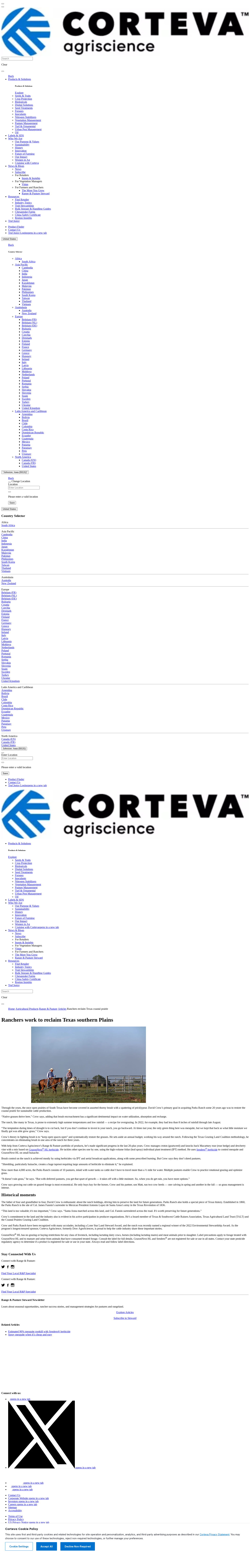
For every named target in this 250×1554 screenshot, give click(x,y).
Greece (25, 353)
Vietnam (26, 304)
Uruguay (26, 453)
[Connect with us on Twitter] (3, 1267)
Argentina (27, 414)
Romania (26, 383)
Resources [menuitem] (13, 196)
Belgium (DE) (29, 325)
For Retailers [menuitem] (22, 175)
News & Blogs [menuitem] (16, 166)
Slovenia (26, 392)
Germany (27, 350)
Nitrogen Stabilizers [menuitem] (25, 117)
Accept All (46, 1546)
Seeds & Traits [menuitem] (23, 95)
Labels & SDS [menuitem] (16, 135)
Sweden (26, 398)
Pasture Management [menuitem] (26, 123)
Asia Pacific (21, 264)
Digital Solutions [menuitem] (24, 104)
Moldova (26, 371)
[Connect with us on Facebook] (8, 1267)
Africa (18, 258)
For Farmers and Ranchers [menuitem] (29, 187)
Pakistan (26, 289)
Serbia (25, 386)
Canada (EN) (29, 460)
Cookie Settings (19, 1546)
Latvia (25, 365)
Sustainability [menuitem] (22, 144)
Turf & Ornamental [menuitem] (25, 126)
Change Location (21, 481)
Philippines (28, 292)
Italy (24, 362)
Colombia (27, 426)
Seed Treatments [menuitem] (24, 108)
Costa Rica (28, 429)
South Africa (28, 261)
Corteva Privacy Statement (214, 1534)
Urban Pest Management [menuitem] (28, 129)
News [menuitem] (18, 169)
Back (11, 76)
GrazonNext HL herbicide (44, 1149)
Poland (25, 377)
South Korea (28, 295)
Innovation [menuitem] (21, 150)
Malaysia (26, 286)
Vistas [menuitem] (25, 184)
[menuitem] (19, 92)
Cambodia (27, 267)
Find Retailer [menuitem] (22, 199)
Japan (25, 279)
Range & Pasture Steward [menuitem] (35, 193)
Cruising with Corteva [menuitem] (27, 163)
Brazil (25, 420)
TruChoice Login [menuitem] (27, 232)
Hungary (26, 356)
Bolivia (26, 417)
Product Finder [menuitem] (16, 226)
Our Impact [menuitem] (21, 156)
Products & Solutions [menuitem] (19, 79)
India (24, 273)
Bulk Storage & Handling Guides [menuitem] (33, 208)
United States (9, 239)
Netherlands (28, 374)
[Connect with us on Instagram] (12, 1267)
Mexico (26, 441)
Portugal (26, 380)
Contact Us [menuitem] (14, 229)
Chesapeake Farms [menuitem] (25, 211)
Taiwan (26, 298)
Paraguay (27, 447)
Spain (25, 395)
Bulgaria (26, 328)
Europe (19, 316)
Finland (26, 344)
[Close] (9, 482)
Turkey (25, 402)
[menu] (2, 3)
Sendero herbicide (207, 1149)
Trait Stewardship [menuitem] (24, 205)
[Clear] (9, 491)
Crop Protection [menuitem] (23, 98)
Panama (26, 444)
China (25, 270)
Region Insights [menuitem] (23, 217)
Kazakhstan (28, 282)
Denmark (27, 337)
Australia (26, 310)
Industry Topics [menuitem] (23, 202)
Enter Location (9, 754)
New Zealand (29, 313)
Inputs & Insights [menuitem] (31, 178)
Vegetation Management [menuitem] (28, 120)
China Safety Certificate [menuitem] (28, 214)
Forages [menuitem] (19, 111)
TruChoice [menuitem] (14, 221)
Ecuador (26, 435)
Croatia (26, 331)
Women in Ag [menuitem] (22, 159)
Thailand (26, 301)
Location (13, 484)
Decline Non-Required (78, 1546)
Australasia (21, 307)
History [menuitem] (19, 147)
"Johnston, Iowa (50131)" (15, 472)
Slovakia (26, 389)
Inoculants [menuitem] (20, 114)
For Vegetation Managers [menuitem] (28, 181)
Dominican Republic (33, 432)
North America (23, 457)
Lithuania (27, 368)
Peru (24, 450)
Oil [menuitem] (16, 132)
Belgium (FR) (29, 319)
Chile (25, 423)
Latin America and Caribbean (31, 411)
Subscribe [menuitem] (20, 172)
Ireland (25, 359)
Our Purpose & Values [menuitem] (27, 141)
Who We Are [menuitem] (15, 138)
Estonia (26, 340)
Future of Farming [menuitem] (25, 153)
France (25, 347)
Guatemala (27, 438)
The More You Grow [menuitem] (33, 190)
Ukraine (26, 405)
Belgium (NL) (29, 322)
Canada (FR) (29, 463)
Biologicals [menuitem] (21, 101)
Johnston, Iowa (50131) (14, 748)
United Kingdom (31, 408)
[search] (2, 71)
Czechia (26, 334)
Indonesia (27, 276)
